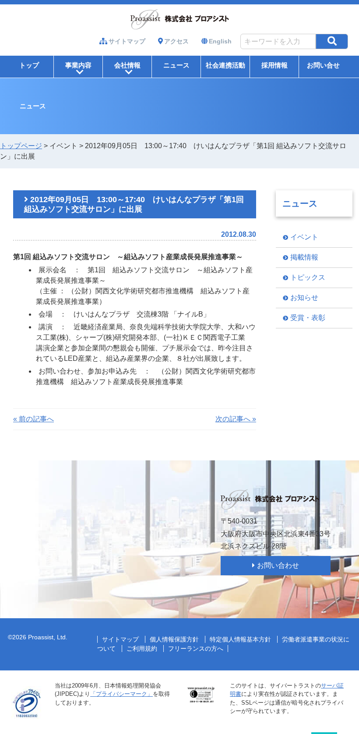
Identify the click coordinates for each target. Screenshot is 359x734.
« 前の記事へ (33, 419)
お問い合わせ (278, 565)
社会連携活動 (225, 65)
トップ (29, 65)
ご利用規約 (142, 648)
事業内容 (78, 68)
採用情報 (274, 65)
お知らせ (304, 297)
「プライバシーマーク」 (121, 694)
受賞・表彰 (307, 317)
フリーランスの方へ (195, 648)
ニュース (176, 65)
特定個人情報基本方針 (240, 639)
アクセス (176, 41)
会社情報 (127, 68)
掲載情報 (304, 257)
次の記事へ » (235, 419)
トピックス (307, 277)
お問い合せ (323, 65)
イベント (304, 237)
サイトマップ (127, 41)
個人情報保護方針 (174, 639)
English (220, 41)
